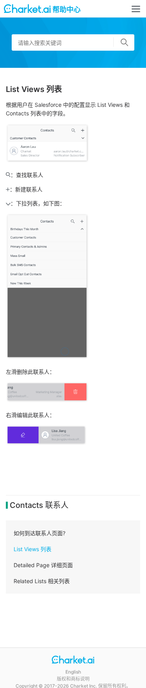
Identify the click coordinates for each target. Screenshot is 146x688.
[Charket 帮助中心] (73, 660)
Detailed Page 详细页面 (43, 565)
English (73, 672)
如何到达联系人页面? (39, 533)
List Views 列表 (32, 549)
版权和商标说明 (73, 679)
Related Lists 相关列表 (42, 581)
